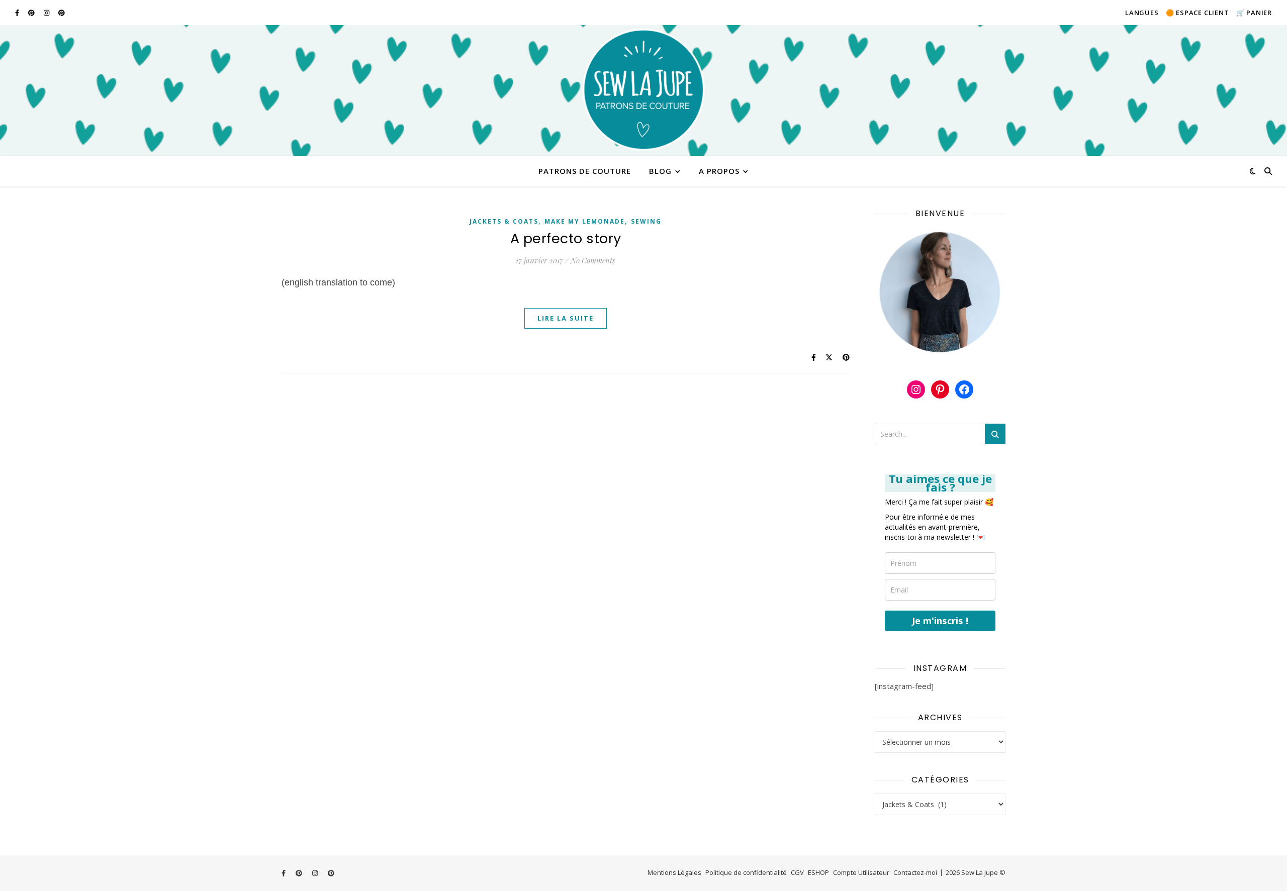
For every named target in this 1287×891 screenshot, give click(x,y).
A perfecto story (565, 238)
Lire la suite (565, 318)
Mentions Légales (674, 872)
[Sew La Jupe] (643, 90)
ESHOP (818, 872)
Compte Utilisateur (861, 872)
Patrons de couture (584, 171)
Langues (1142, 12)
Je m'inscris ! (940, 621)
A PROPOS (719, 171)
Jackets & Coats (504, 221)
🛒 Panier (1254, 12)
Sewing (646, 221)
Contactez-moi (915, 872)
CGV (797, 872)
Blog (660, 171)
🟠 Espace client (1197, 12)
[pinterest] (32, 12)
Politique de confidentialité (746, 872)
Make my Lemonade (584, 221)
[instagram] (47, 12)
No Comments (593, 260)
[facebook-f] (18, 12)
